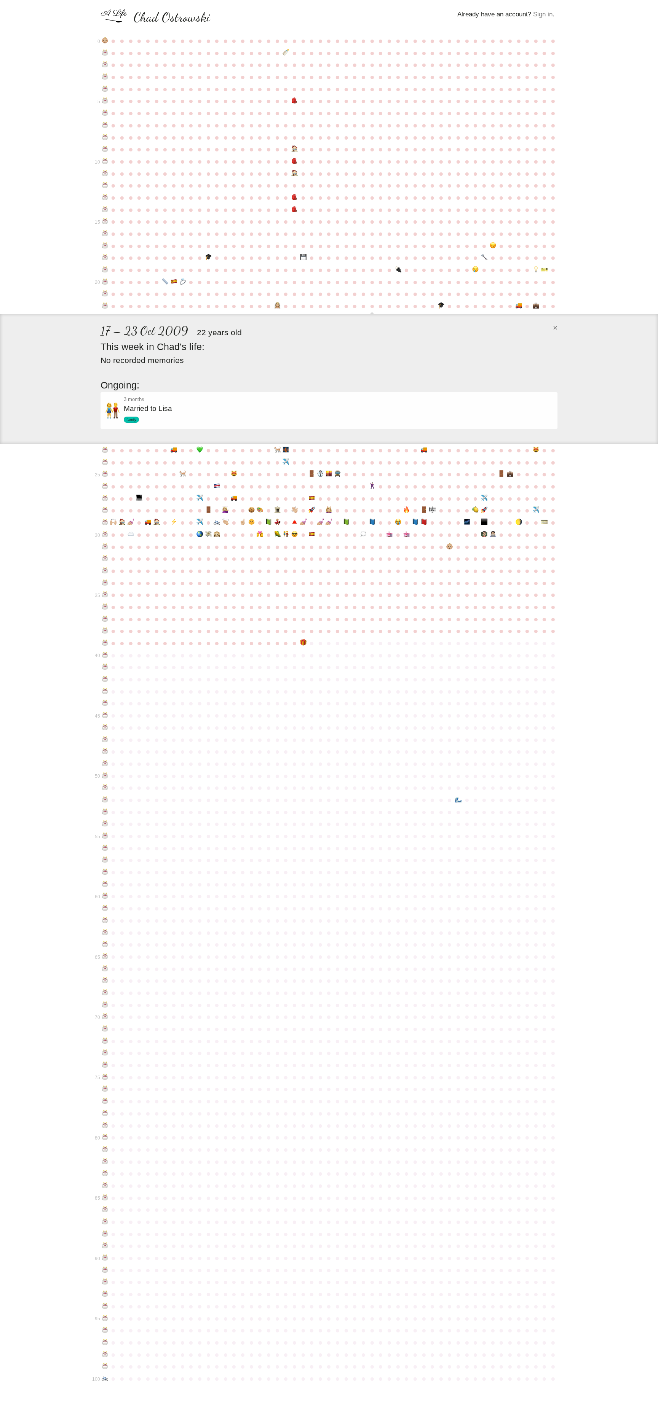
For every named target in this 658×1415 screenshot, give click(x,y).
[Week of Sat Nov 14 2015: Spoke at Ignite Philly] (406, 510)
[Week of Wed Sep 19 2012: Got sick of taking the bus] (337, 474)
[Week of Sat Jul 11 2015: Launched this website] (251, 510)
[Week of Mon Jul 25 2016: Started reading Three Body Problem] (268, 522)
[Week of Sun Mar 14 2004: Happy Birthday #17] (105, 246)
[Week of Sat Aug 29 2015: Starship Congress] (311, 510)
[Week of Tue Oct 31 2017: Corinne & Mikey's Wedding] (389, 534)
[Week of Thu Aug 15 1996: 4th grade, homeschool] (294, 149)
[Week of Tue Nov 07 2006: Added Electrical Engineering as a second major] (398, 270)
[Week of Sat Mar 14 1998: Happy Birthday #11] (105, 173)
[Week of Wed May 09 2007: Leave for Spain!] (173, 282)
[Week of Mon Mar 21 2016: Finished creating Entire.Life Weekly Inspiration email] (113, 522)
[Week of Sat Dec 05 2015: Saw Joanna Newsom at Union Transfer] (432, 510)
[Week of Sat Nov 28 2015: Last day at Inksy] (424, 510)
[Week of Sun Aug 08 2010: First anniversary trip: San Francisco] (285, 450)
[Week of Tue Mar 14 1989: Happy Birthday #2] (105, 65)
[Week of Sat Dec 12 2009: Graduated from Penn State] (441, 306)
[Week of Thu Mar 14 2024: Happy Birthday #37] (105, 619)
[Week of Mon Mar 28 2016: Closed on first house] (122, 522)
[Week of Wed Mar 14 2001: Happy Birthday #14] (105, 210)
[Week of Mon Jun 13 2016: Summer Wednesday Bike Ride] (216, 522)
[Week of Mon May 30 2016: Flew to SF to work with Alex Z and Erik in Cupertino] (199, 522)
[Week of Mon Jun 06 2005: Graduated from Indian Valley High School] (208, 257)
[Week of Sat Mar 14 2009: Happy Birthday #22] (105, 306)
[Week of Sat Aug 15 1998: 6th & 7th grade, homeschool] (294, 173)
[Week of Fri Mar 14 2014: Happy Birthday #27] (105, 498)
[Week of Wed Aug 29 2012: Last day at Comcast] (311, 474)
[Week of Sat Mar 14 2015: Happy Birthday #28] (105, 510)
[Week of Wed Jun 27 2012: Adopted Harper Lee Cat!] (234, 474)
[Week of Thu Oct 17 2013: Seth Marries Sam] (372, 486)
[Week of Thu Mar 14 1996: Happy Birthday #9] (105, 149)
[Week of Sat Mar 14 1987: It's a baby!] (105, 41)
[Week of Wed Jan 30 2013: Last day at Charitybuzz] (501, 474)
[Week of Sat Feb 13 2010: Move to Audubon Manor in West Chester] (518, 306)
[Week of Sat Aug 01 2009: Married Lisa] (277, 306)
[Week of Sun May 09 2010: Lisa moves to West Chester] (173, 450)
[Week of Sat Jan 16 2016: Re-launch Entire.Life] (484, 510)
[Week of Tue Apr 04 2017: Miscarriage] (130, 534)
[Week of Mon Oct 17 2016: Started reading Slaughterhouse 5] (372, 522)
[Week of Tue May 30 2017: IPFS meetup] (199, 534)
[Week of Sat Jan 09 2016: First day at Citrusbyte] (475, 510)
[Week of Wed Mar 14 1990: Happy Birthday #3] (105, 77)
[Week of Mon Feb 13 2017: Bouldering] (518, 522)
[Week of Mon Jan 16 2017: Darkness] (484, 522)
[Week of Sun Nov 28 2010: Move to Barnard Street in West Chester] (424, 450)
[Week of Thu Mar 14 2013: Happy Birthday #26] (105, 486)
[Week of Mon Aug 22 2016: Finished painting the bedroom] (303, 522)
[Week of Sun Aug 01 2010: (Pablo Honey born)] (277, 450)
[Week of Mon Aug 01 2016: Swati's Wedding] (277, 522)
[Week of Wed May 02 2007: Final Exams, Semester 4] (165, 282)
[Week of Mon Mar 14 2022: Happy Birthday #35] (105, 595)
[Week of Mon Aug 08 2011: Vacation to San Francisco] (285, 462)
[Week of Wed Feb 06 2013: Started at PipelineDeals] (510, 474)
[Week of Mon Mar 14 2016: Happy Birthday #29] (105, 522)
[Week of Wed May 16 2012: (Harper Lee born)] (182, 474)
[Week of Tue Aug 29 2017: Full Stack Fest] (311, 534)
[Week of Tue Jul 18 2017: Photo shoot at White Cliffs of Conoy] (260, 534)
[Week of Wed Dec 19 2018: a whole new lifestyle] (450, 547)
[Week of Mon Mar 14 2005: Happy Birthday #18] (105, 257)
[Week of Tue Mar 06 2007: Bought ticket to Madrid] (544, 270)
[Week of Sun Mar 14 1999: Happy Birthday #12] (105, 185)
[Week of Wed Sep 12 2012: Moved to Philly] (329, 474)
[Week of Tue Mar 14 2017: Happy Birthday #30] (105, 534)
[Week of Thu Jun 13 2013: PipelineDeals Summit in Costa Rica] (216, 486)
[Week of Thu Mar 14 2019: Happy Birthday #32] (105, 558)
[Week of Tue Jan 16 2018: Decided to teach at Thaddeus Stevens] (484, 534)
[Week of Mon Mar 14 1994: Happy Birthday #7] (105, 125)
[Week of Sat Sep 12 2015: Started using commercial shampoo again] (329, 510)
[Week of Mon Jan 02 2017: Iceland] (467, 522)
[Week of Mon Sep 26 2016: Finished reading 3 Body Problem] (346, 522)
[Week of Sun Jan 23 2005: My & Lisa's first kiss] (493, 246)
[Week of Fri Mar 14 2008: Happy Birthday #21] (105, 294)
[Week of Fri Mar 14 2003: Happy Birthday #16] (105, 234)
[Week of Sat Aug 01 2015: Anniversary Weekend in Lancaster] (277, 510)
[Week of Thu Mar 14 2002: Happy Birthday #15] (105, 221)
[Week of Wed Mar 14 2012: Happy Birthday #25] (105, 474)
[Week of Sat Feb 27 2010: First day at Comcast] (536, 306)
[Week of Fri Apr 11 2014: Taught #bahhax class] (139, 498)
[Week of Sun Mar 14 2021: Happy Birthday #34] (105, 583)
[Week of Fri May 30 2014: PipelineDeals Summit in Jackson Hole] (199, 498)
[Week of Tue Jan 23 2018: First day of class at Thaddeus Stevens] (493, 534)
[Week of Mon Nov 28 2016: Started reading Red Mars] (424, 522)
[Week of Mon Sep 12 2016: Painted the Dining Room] (329, 522)
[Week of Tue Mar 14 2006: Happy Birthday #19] (105, 270)
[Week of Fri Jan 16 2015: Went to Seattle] (484, 498)
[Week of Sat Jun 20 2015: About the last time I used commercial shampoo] (225, 510)
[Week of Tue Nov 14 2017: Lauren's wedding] (406, 534)
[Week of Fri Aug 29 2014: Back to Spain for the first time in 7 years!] (311, 498)
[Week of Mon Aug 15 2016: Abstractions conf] (294, 522)
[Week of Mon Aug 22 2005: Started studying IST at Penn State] (303, 257)
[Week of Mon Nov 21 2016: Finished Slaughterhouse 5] (415, 522)
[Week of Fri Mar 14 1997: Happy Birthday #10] (105, 161)
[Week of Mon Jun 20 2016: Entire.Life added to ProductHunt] (225, 522)
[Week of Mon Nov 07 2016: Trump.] (398, 522)
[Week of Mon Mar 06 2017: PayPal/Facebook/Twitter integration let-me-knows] (544, 522)
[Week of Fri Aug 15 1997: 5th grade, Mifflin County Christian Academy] (294, 161)
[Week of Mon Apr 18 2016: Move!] (148, 522)
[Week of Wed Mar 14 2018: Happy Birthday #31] (105, 547)
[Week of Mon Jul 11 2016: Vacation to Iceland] (251, 522)
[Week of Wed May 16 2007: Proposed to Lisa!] (182, 282)
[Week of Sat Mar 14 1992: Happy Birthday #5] (105, 101)
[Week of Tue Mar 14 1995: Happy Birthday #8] (105, 137)
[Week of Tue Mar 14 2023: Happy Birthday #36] (105, 607)
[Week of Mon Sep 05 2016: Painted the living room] (320, 522)
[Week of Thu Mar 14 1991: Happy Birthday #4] (105, 89)
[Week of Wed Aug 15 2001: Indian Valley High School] (294, 210)
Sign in (543, 14)
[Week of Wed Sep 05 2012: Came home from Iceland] (320, 474)
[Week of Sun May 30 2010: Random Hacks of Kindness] (199, 450)
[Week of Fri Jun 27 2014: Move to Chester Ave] (234, 498)
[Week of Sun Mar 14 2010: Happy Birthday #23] (105, 450)
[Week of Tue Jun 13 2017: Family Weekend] (216, 534)
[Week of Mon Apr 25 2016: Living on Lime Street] (156, 522)
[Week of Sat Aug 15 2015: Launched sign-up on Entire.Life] (294, 510)
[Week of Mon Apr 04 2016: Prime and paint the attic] (130, 522)
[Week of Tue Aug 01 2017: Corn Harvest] (277, 534)
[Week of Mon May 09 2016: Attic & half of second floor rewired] (173, 522)
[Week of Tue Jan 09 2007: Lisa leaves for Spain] (475, 270)
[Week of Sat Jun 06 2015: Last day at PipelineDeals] (208, 510)
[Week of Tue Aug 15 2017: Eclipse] (294, 534)
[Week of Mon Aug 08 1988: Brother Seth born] (285, 53)
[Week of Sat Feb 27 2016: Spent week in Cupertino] (536, 510)
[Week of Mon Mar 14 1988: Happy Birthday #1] (105, 53)
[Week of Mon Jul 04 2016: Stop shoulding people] (242, 522)
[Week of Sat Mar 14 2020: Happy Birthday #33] (105, 571)
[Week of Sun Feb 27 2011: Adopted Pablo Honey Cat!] (536, 450)
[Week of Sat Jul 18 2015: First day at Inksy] (260, 510)
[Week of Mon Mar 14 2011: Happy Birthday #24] (105, 462)
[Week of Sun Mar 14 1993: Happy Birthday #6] (105, 113)
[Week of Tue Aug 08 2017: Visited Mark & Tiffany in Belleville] (285, 534)
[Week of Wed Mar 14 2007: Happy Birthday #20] (105, 282)
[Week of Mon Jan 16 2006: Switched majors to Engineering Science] (484, 257)
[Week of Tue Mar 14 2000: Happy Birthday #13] (105, 197)
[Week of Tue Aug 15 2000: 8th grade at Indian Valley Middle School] (294, 197)
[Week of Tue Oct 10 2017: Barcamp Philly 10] (363, 534)
